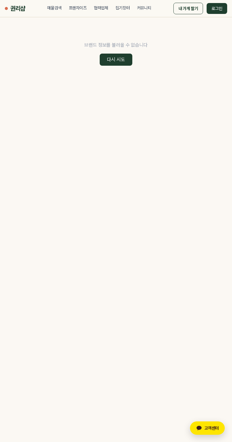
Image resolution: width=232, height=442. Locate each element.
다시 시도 (116, 59)
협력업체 (101, 7)
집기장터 (122, 7)
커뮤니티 (144, 7)
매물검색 (54, 7)
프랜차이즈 (78, 7)
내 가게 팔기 (188, 8)
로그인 (216, 8)
